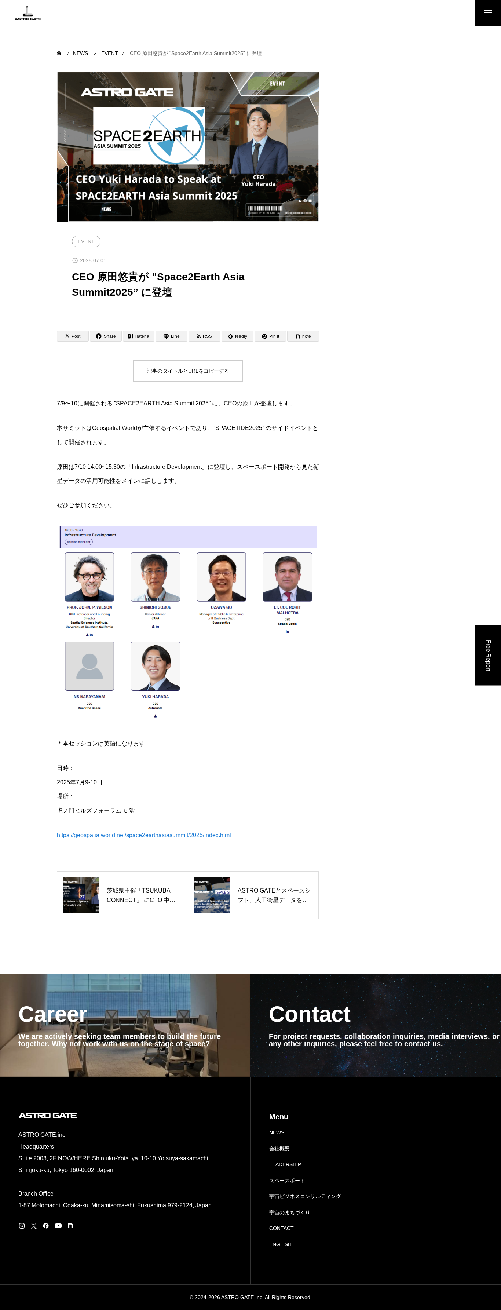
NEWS (276, 1132)
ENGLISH (280, 1244)
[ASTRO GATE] (28, 13)
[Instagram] (21, 1225)
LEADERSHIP (285, 1164)
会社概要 (279, 1149)
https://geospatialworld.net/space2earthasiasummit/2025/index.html (144, 835)
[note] (70, 1225)
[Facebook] (46, 1225)
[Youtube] (58, 1225)
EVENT (86, 241)
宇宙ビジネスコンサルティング (305, 1196)
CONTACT (281, 1228)
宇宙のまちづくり (289, 1212)
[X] (33, 1225)
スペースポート (287, 1180)
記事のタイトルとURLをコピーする (188, 371)
